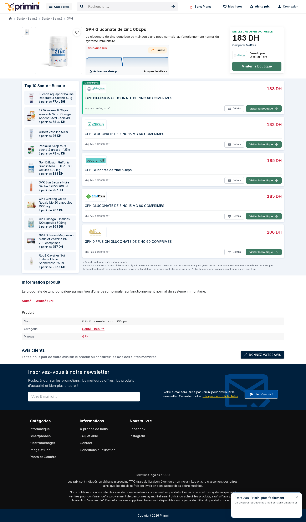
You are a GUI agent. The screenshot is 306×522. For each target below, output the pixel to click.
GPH (70, 18)
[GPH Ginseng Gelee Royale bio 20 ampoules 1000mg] (31, 204)
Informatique (40, 429)
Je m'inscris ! (264, 394)
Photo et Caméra (43, 457)
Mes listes (235, 6)
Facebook (138, 429)
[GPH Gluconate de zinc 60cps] (58, 50)
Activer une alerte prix (106, 71)
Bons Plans (202, 6)
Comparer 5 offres (244, 45)
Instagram (137, 436)
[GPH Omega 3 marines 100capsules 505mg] (31, 223)
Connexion (291, 6)
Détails (237, 108)
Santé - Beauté (27, 18)
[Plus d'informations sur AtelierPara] (240, 55)
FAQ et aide (89, 436)
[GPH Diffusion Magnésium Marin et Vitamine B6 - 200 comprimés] (31, 241)
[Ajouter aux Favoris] (77, 32)
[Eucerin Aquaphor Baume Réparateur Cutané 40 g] (31, 98)
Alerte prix (262, 6)
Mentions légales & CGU (153, 475)
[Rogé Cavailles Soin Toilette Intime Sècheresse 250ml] (31, 261)
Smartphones (40, 436)
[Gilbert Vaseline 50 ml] (31, 134)
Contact (86, 443)
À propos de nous (94, 429)
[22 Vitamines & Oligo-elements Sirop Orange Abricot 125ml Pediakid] (31, 116)
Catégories (62, 6)
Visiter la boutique (257, 66)
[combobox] (127, 6)
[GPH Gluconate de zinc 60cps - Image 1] (27, 32)
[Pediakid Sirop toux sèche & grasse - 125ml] (31, 150)
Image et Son (40, 450)
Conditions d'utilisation (97, 450)
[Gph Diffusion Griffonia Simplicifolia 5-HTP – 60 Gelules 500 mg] (31, 168)
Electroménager (42, 443)
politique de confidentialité (220, 396)
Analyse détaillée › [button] (155, 71)
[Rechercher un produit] (173, 6)
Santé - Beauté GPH (38, 301)
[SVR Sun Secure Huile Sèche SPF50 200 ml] (31, 186)
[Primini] (22, 6)
